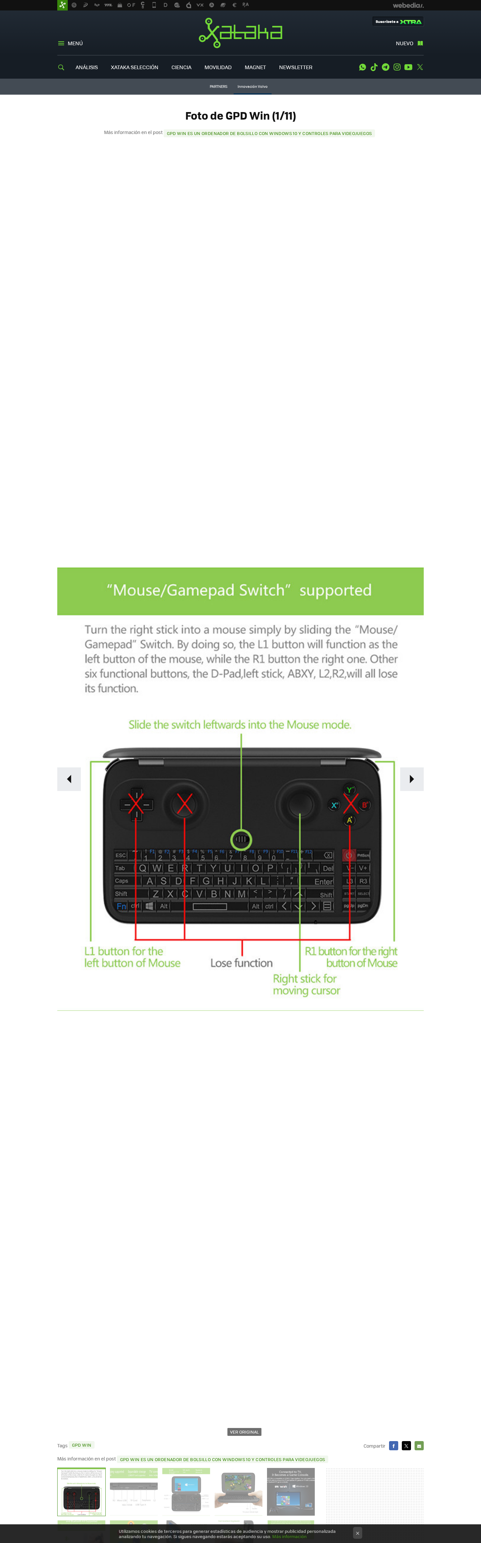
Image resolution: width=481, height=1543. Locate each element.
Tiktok (374, 67)
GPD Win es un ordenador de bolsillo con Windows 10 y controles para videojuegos (269, 133)
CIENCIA (181, 67)
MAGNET (255, 67)
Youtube (408, 67)
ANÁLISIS (87, 67)
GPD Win (82, 1445)
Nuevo (404, 43)
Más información (289, 1536)
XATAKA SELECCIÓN (134, 67)
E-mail (419, 1445)
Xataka (240, 32)
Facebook (393, 1445)
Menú (75, 43)
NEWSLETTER (295, 67)
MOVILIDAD (218, 67)
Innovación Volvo (253, 86)
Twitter (420, 67)
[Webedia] (408, 5)
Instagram (397, 67)
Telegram (385, 67)
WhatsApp (362, 67)
